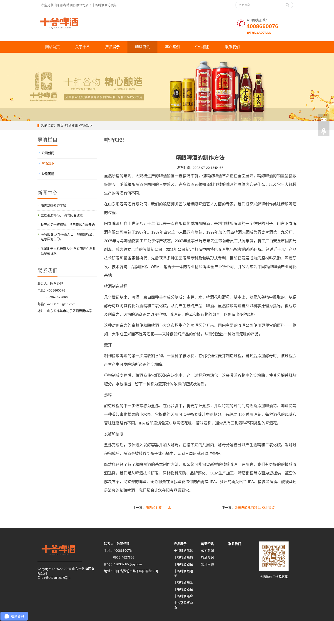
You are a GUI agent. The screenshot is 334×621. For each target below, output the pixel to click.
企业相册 (202, 47)
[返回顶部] (323, 131)
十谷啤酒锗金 (183, 589)
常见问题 (48, 174)
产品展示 (112, 47)
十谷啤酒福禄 (183, 557)
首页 (60, 125)
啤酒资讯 (142, 47)
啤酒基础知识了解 (53, 205)
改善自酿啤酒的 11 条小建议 (255, 507)
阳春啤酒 (123, 204)
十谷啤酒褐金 (183, 582)
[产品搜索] (287, 3)
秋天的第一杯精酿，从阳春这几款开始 (68, 225)
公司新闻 (48, 153)
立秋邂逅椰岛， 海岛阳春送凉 (62, 215)
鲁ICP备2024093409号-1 (54, 578)
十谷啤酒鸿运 (183, 550)
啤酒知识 (86, 125)
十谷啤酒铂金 (183, 564)
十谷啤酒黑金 (183, 596)
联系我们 (232, 47)
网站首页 (52, 47)
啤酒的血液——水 (158, 507)
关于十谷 (82, 47)
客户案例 (172, 47)
